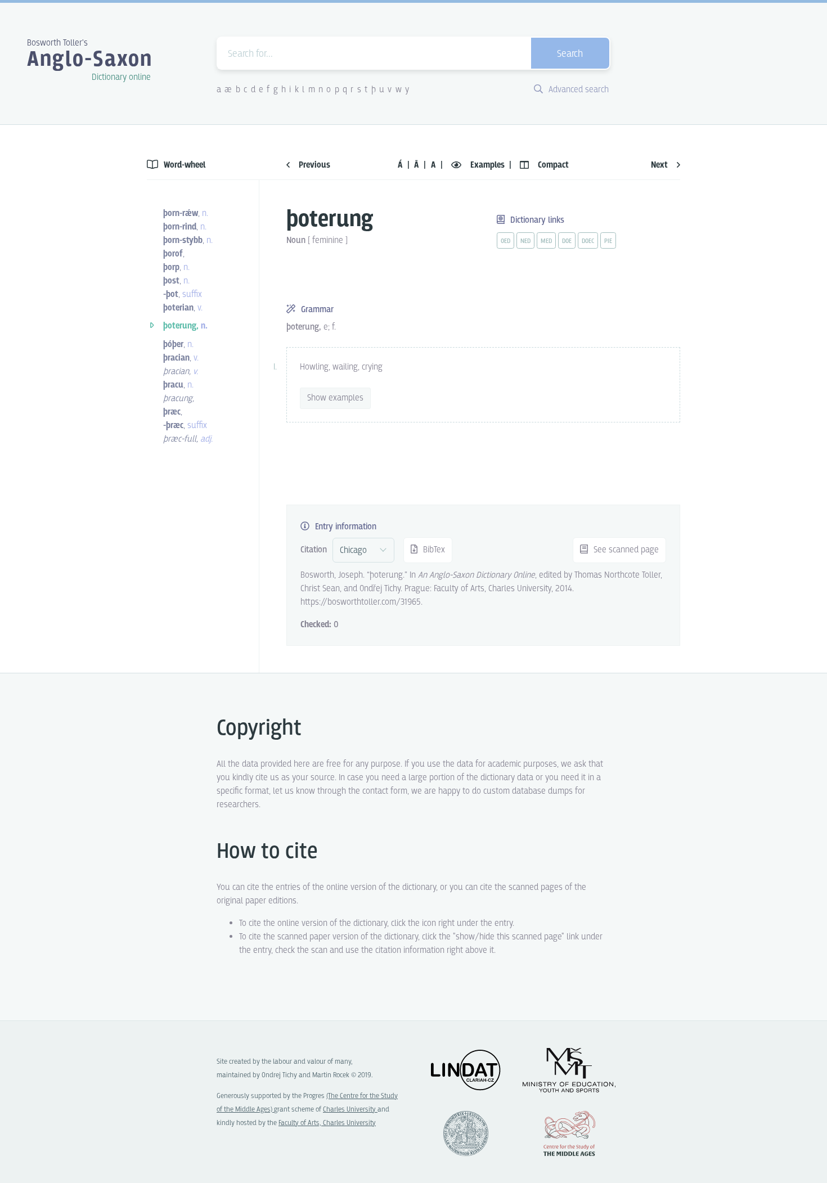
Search (570, 54)
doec (588, 241)
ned (525, 241)
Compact (552, 165)
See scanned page (625, 550)
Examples (487, 165)
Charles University (350, 1109)
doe (567, 241)
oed (505, 241)
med (546, 241)
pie (608, 241)
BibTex (433, 550)
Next (660, 165)
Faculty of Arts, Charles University (327, 1123)
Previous (313, 165)
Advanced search (577, 90)
